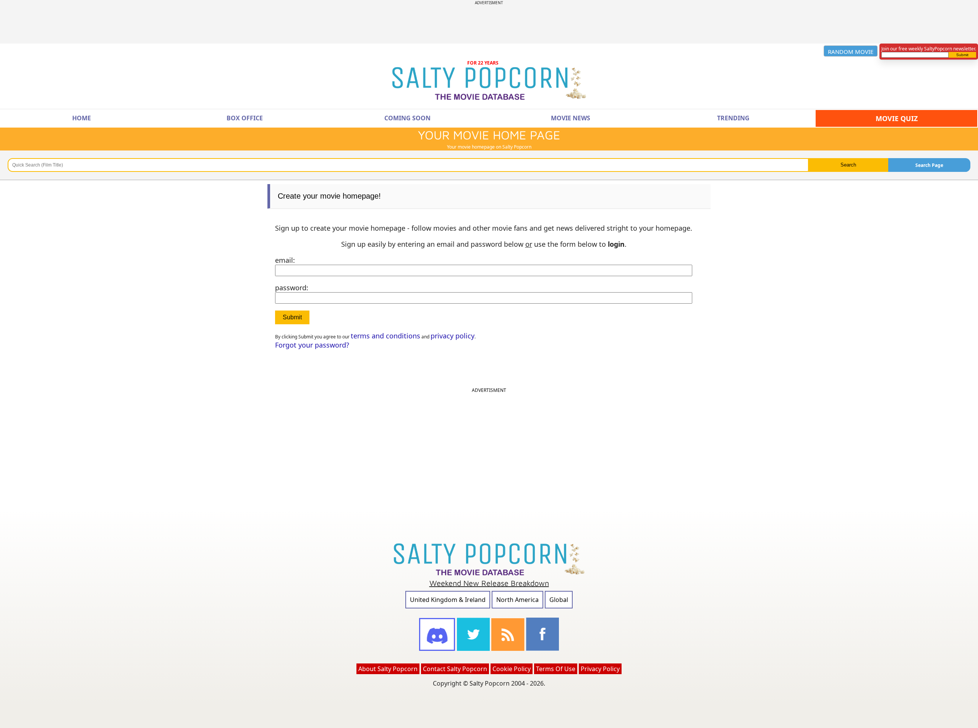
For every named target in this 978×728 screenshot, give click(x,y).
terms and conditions (385, 335)
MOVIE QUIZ (897, 118)
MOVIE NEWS (570, 118)
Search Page (929, 165)
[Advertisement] (489, 22)
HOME (81, 118)
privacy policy (452, 335)
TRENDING (733, 118)
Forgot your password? (312, 344)
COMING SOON (407, 118)
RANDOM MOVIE (850, 51)
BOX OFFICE (245, 118)
